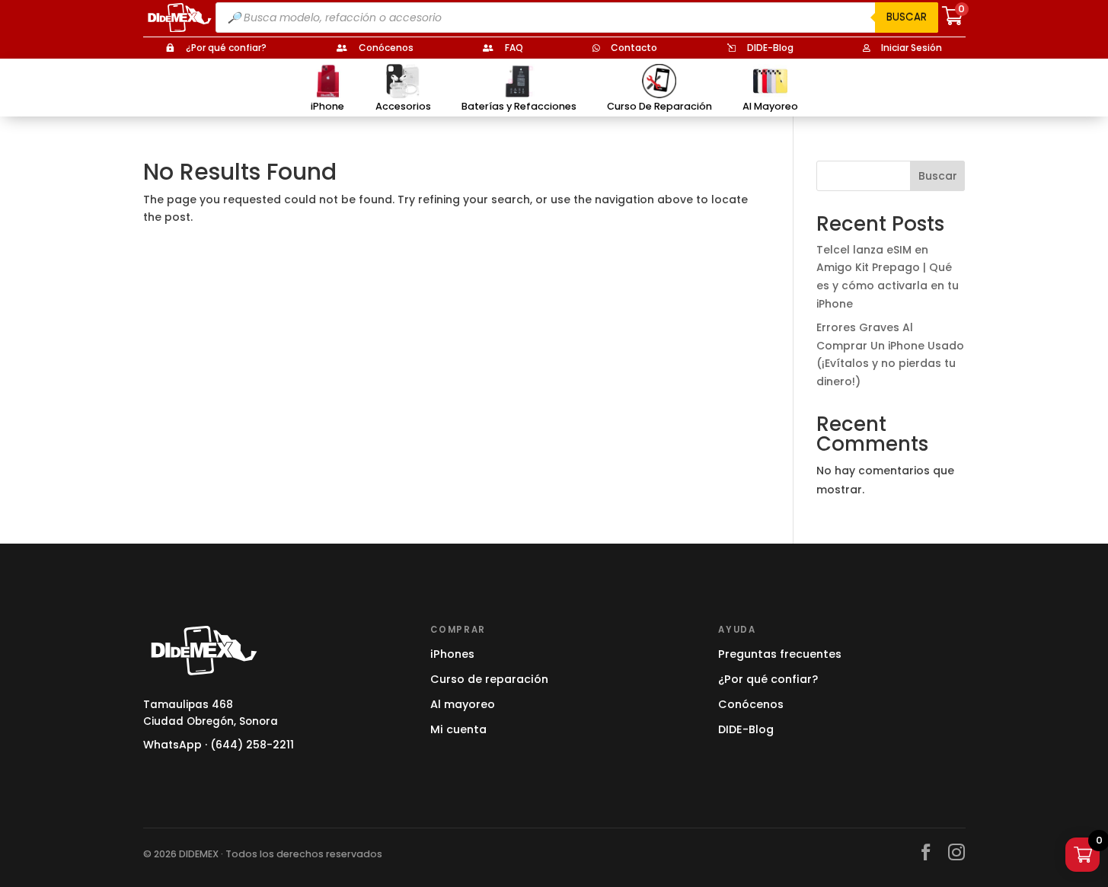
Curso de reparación (489, 679)
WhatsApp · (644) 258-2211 (218, 744)
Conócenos (751, 704)
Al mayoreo (462, 704)
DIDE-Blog (746, 729)
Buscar (906, 17)
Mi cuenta (458, 729)
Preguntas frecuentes (779, 654)
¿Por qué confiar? (768, 679)
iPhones (452, 654)
